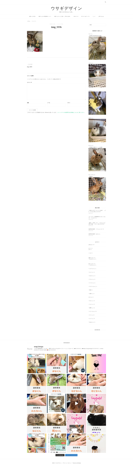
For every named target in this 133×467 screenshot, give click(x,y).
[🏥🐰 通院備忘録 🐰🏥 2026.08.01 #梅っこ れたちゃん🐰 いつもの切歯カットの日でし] (36, 403)
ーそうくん (91, 315)
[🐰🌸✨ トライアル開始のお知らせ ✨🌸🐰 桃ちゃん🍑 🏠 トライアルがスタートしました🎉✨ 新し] (56, 403)
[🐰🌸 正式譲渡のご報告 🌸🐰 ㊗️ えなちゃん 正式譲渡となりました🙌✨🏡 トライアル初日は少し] (96, 403)
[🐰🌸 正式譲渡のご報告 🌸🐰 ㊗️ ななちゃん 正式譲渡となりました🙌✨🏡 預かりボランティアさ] (76, 403)
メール (48, 102)
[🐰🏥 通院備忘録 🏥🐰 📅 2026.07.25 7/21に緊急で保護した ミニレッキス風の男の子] (36, 383)
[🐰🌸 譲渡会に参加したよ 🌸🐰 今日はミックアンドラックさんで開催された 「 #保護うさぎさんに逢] (36, 443)
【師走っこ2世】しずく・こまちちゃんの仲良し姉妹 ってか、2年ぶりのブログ (97, 223)
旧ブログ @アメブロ (85, 16)
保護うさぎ (91, 257)
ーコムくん (91, 304)
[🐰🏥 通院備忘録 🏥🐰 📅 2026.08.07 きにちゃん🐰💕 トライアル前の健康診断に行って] (96, 383)
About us (76, 16)
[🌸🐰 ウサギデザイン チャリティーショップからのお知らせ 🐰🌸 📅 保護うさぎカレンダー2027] (96, 363)
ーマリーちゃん (92, 311)
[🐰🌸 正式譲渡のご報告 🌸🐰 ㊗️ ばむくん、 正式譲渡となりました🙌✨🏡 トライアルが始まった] (76, 423)
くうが (90, 253)
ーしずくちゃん (92, 268)
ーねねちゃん (91, 322)
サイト (69, 102)
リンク (94, 16)
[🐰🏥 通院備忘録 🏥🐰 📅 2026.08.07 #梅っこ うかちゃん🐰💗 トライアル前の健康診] (76, 383)
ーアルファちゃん (92, 286)
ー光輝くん (91, 293)
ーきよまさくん (92, 259)
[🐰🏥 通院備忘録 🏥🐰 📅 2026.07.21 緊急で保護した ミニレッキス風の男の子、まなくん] (56, 383)
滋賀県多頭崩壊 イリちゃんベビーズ (96, 229)
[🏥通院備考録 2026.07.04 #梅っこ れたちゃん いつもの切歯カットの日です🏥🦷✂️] (76, 443)
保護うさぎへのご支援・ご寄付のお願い (62, 16)
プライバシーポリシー (67, 463)
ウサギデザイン (66, 8)
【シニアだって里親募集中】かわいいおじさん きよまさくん (97, 217)
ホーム (29, 21)
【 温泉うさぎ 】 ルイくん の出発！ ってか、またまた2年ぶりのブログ (97, 211)
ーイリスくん (91, 282)
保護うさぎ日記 (32, 16)
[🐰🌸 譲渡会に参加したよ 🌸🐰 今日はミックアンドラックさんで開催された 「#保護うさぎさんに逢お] (36, 363)
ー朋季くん (91, 307)
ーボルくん (91, 300)
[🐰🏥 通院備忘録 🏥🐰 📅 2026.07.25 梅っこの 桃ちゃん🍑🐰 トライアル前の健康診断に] (56, 423)
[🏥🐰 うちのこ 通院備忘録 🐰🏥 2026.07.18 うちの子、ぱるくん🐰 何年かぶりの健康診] (96, 423)
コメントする (60, 24)
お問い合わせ (101, 16)
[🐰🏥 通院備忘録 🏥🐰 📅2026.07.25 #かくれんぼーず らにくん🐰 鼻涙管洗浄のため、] (36, 423)
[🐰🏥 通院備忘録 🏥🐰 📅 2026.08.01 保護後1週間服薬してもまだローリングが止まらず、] (56, 363)
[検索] (104, 24)
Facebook (97, 329)
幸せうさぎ (91, 263)
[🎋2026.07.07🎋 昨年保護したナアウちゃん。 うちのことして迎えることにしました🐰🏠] (96, 443)
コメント (29, 82)
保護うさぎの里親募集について (45, 16)
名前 (28, 102)
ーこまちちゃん (92, 265)
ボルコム (90, 297)
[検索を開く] (105, 2)
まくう (90, 248)
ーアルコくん (91, 279)
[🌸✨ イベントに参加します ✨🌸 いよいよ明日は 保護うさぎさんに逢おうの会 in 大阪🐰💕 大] (56, 443)
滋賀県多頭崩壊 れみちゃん (94, 234)
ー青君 (90, 290)
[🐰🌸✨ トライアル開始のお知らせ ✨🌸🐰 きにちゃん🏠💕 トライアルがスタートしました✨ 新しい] (76, 363)
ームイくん (91, 318)
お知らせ (90, 244)
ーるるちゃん (91, 275)
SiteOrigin (79, 463)
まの (89, 249)
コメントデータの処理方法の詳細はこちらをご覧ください (70, 112)
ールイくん (91, 272)
